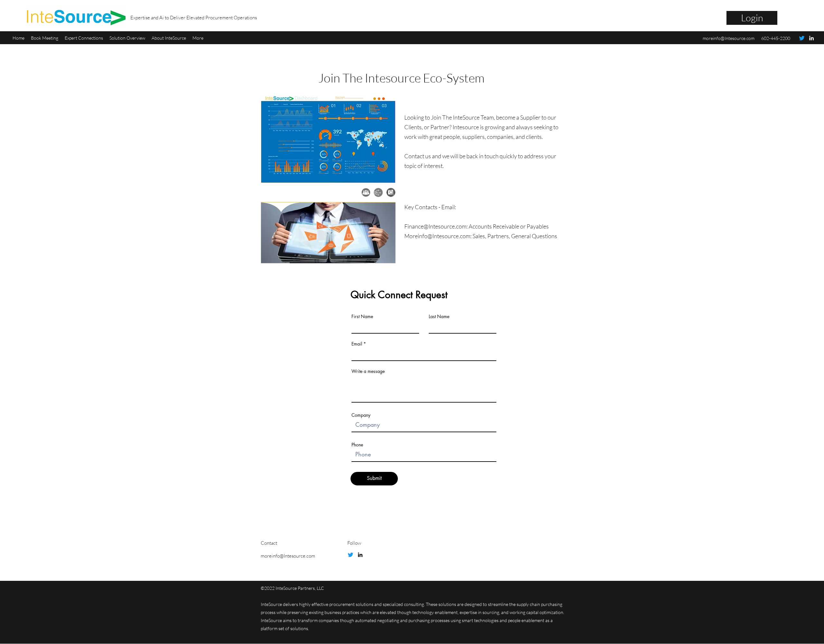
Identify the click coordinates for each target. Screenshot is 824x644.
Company (360, 415)
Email (356, 344)
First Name (362, 316)
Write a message (368, 371)
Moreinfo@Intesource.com (437, 235)
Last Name (439, 316)
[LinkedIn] (811, 38)
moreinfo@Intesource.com (728, 38)
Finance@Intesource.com (435, 226)
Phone (357, 445)
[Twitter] (802, 38)
